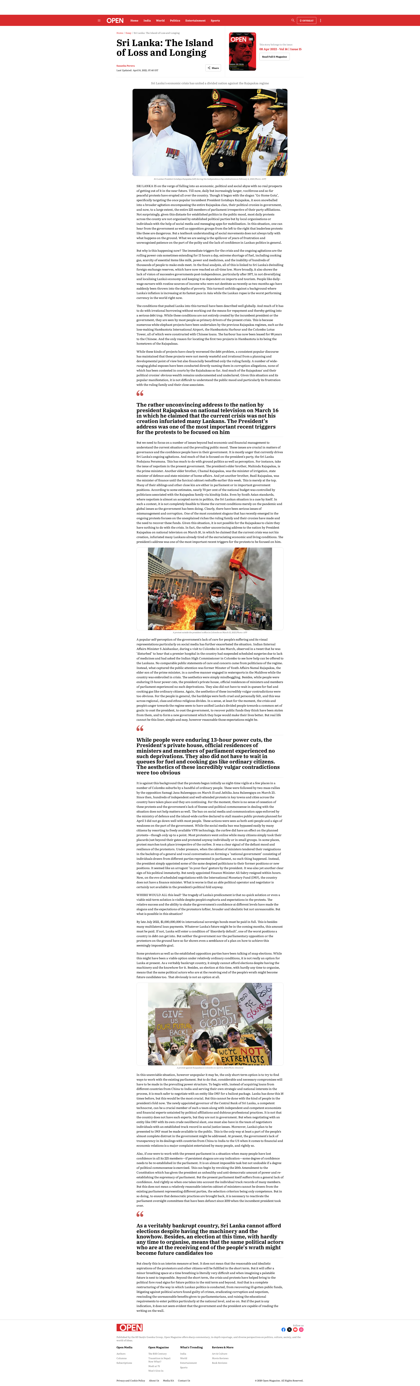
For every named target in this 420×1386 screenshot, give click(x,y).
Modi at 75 (154, 1366)
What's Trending (191, 1347)
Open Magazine (158, 1347)
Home (134, 20)
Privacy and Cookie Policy (130, 1380)
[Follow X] (289, 1329)
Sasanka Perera (125, 65)
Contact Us (184, 1380)
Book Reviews (219, 1362)
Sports (215, 20)
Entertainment (195, 20)
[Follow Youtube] (295, 1329)
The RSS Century (157, 1353)
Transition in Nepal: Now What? (159, 1359)
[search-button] (293, 20)
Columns (121, 1358)
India (147, 20)
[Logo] (114, 20)
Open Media (124, 1347)
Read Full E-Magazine (274, 56)
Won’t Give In (155, 1370)
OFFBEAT (308, 20)
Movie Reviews (220, 1358)
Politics (175, 20)
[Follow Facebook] (283, 1329)
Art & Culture (219, 1353)
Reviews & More (222, 1347)
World (160, 20)
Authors (120, 1353)
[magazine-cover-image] (242, 51)
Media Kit (168, 1380)
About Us (154, 1380)
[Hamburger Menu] (99, 20)
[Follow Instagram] (301, 1329)
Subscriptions (124, 1362)
